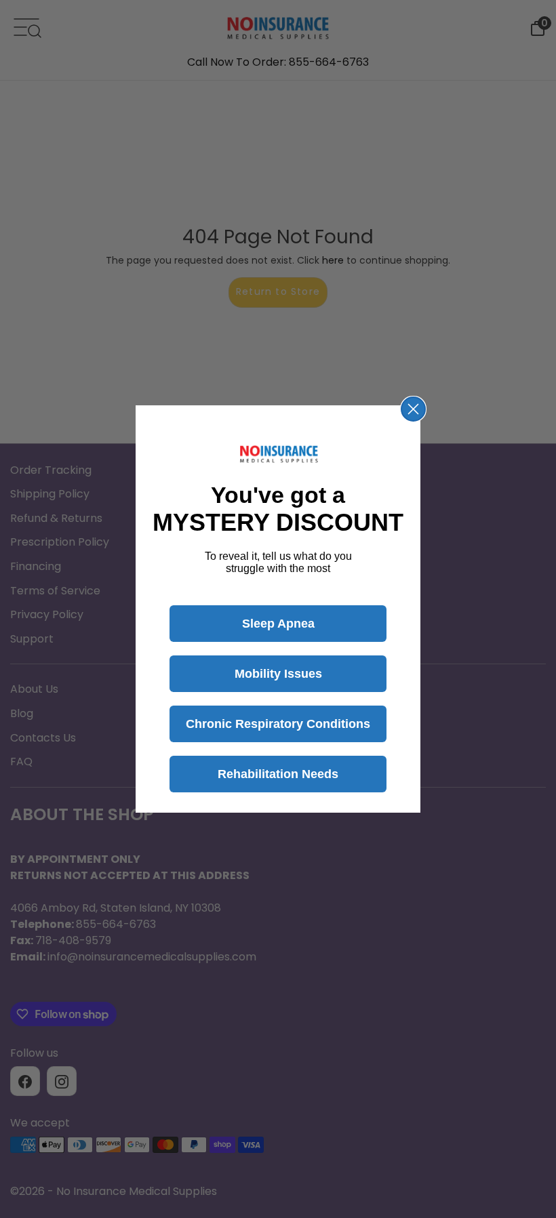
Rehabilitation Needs (278, 774)
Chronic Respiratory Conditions (278, 724)
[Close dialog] (413, 409)
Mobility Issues (278, 674)
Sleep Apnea (278, 623)
